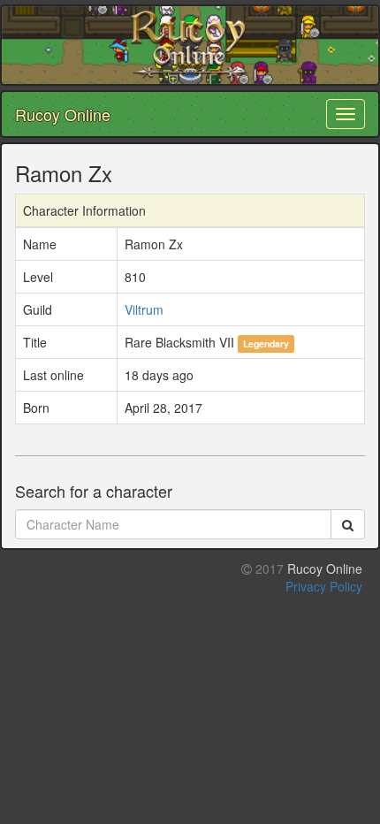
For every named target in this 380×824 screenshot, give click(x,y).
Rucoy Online (62, 114)
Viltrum (144, 309)
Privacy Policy (323, 586)
